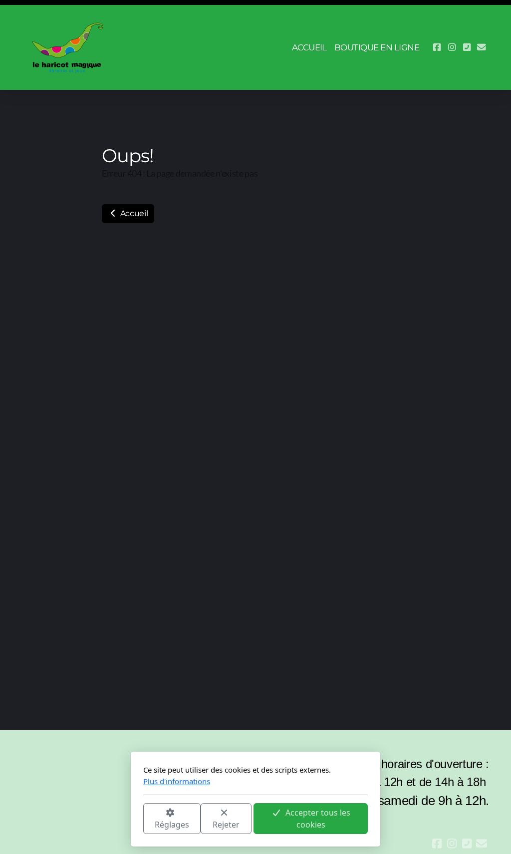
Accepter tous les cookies (317, 818)
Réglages (172, 824)
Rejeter (226, 824)
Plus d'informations (176, 781)
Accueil (133, 213)
